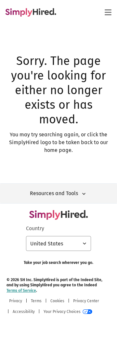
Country (35, 228)
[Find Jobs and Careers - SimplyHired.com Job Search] (30, 12)
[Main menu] (108, 12)
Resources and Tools (54, 193)
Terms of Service (21, 290)
